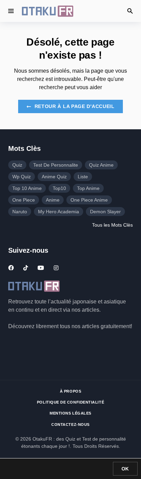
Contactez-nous (70, 424)
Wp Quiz (21, 176)
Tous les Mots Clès (112, 225)
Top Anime (88, 188)
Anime (53, 200)
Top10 (59, 188)
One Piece (23, 200)
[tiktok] (25, 268)
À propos (70, 391)
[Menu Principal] (11, 11)
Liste (83, 176)
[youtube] (41, 268)
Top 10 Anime (27, 188)
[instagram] (56, 268)
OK (125, 468)
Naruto (19, 211)
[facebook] (11, 268)
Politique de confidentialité (70, 402)
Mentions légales (70, 413)
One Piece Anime (89, 200)
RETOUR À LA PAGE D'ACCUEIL (74, 106)
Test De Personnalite (55, 165)
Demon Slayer (105, 211)
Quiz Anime (101, 165)
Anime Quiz (54, 176)
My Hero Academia (58, 211)
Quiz (17, 165)
